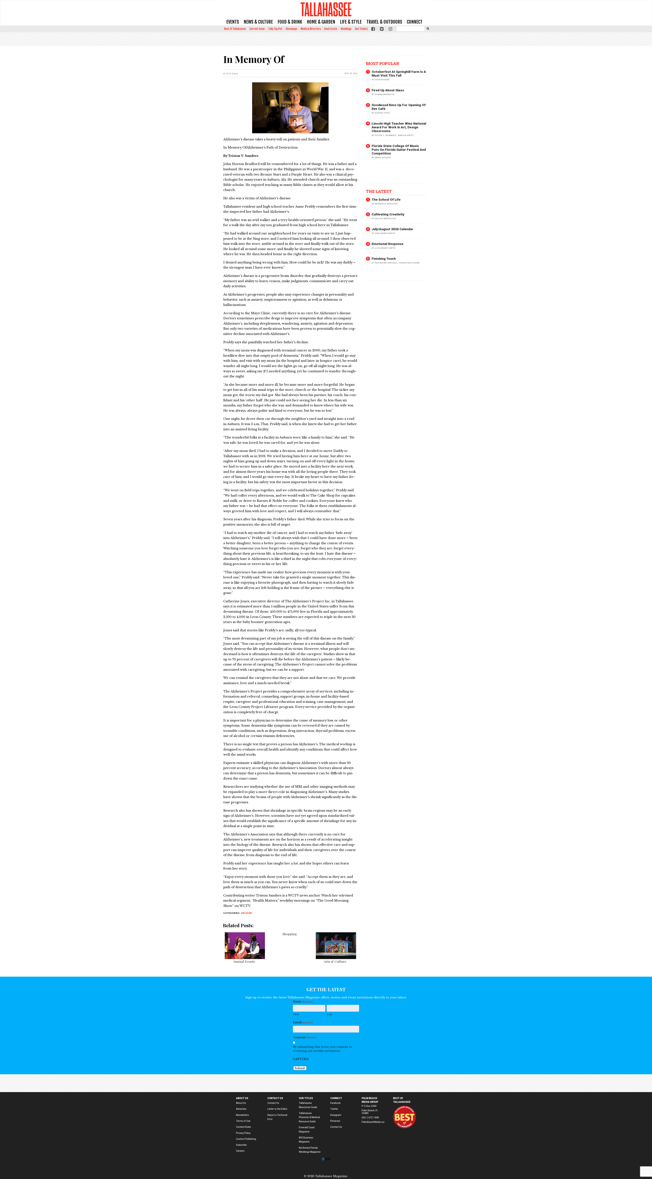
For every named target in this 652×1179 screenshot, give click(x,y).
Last (329, 1014)
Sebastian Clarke (409, 263)
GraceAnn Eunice (385, 233)
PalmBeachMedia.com (374, 1122)
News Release (383, 158)
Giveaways (291, 29)
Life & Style (351, 22)
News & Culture (258, 22)
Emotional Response (387, 244)
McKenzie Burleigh (386, 204)
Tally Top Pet (275, 29)
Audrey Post (382, 113)
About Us (241, 1103)
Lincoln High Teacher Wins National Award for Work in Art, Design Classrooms (399, 127)
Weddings (346, 29)
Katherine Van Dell (386, 263)
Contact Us (273, 1103)
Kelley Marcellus (385, 218)
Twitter (334, 1109)
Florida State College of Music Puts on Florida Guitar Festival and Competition (399, 149)
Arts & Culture (335, 961)
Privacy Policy (243, 1133)
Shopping (289, 934)
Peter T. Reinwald (385, 135)
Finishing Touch (384, 259)
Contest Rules (243, 1127)
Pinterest (335, 1121)
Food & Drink (290, 22)
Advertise (241, 1109)
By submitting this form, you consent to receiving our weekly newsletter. (322, 1049)
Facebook (335, 1103)
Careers (240, 1150)
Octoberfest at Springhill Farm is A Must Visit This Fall (399, 73)
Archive (246, 913)
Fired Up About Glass (388, 90)
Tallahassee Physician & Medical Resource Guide (309, 1117)
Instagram (335, 1115)
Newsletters (242, 1115)
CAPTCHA (301, 1059)
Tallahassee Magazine (326, 9)
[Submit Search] (427, 28)
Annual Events (244, 961)
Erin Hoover (382, 80)
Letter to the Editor (277, 1109)
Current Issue (257, 29)
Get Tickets (361, 29)
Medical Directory (311, 29)
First (296, 1014)
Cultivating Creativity (388, 214)
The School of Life (386, 200)
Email (303, 1022)
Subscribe (241, 1145)
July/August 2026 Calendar (392, 229)
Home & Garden (321, 22)
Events (232, 22)
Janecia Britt (406, 135)
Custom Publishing (246, 1139)
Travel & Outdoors (384, 22)
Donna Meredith (384, 94)
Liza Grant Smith (385, 248)
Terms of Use (243, 1121)
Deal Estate (330, 29)
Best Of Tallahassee (235, 29)
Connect (414, 22)
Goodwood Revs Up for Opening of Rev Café (399, 107)
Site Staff (232, 74)
